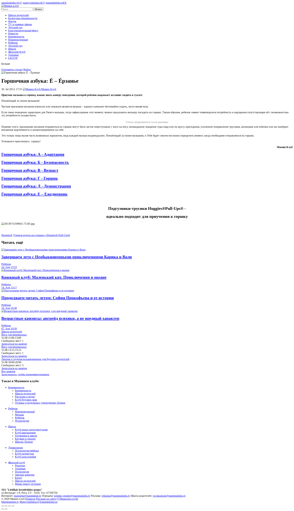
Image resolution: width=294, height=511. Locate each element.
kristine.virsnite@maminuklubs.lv (72, 495)
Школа (12, 48)
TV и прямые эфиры (20, 24)
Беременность (16, 36)
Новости (13, 33)
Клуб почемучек (24, 453)
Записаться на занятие (14, 343)
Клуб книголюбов (25, 456)
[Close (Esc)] (2, 505)
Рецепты (20, 465)
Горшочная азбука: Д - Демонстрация (36, 186)
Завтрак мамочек (25, 474)
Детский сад (15, 27)
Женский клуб (16, 462)
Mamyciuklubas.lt (29, 501)
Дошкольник (15, 447)
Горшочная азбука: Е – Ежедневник (34, 194)
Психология (22, 420)
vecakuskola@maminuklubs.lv (169, 495)
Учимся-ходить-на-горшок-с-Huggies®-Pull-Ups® (41, 235)
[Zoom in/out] (13, 505)
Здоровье (13, 54)
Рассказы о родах (25, 396)
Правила (30, 498)
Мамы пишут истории (28, 483)
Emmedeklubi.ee (48, 501)
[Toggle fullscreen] (9, 505)
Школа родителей (18, 15)
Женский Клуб (16, 51)
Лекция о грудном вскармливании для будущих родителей (35, 359)
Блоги (18, 477)
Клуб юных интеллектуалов (31, 429)
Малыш (19, 414)
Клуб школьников (25, 432)
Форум (12, 21)
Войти (27, 69)
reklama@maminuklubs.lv (116, 495)
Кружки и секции (25, 438)
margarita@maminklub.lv (27, 495)
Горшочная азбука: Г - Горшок (29, 178)
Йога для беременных (14, 334)
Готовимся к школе (26, 435)
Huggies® (6, 235)
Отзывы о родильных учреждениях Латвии (40, 402)
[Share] (6, 505)
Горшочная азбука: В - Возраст (29, 170)
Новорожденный (18, 39)
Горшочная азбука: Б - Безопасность (35, 162)
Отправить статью (12, 69)
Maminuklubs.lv (10, 501)
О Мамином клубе (67, 498)
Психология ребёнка (27, 450)
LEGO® (13, 58)
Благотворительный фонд (23, 30)
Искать (38, 9)
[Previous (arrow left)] (2, 508)
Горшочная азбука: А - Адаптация (32, 154)
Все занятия (8, 371)
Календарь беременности (22, 18)
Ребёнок (13, 42)
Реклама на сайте (46, 498)
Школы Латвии (24, 441)
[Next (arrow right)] (6, 508)
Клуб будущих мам (26, 399)
